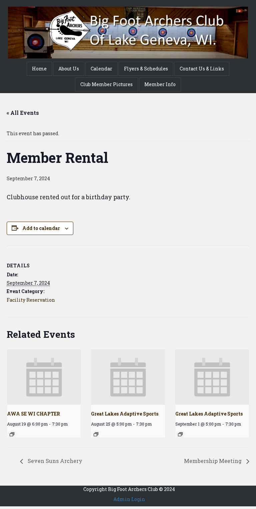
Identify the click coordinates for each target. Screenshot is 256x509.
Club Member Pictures (106, 84)
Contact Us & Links (202, 68)
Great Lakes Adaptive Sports (124, 414)
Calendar (101, 68)
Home (39, 68)
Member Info (160, 84)
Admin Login (129, 499)
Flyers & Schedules (146, 68)
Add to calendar (41, 228)
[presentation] (44, 377)
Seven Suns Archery (54, 460)
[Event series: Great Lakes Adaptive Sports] (96, 434)
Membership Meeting (213, 460)
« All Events (23, 112)
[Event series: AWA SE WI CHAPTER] (12, 434)
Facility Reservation (31, 300)
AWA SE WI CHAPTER (33, 414)
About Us (68, 68)
